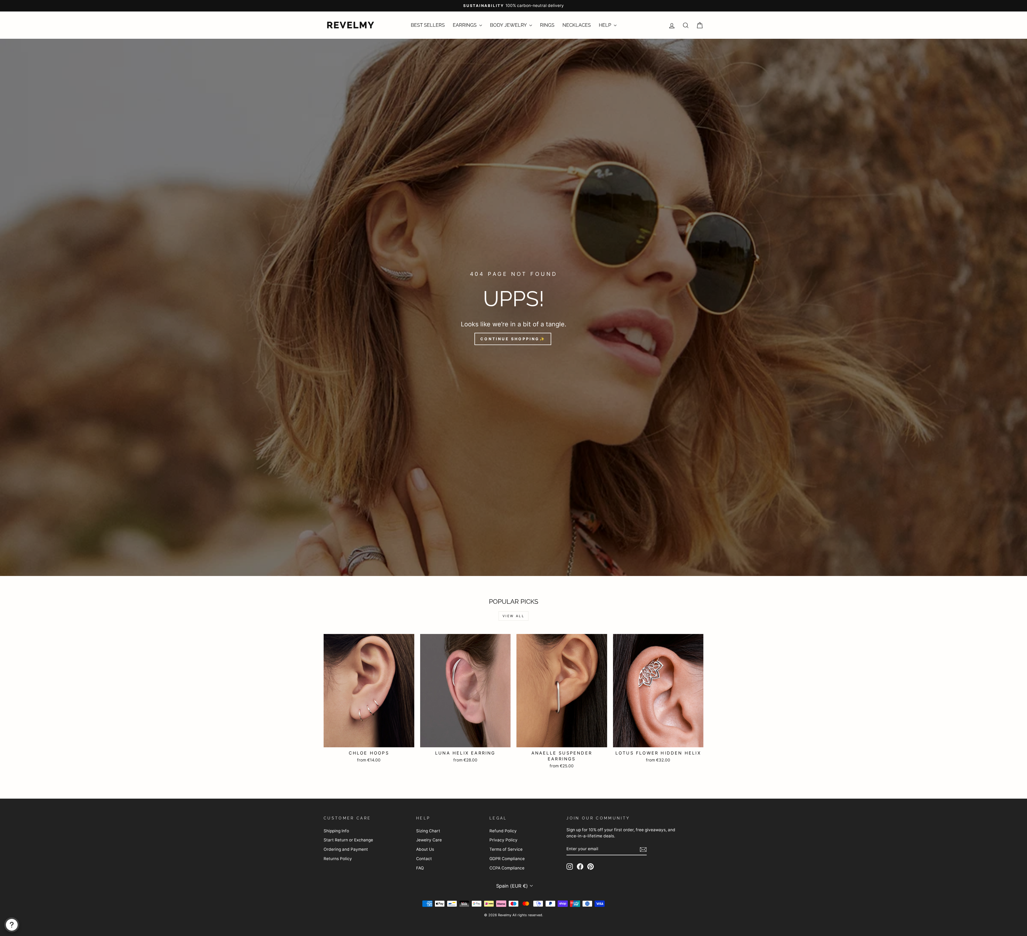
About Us (425, 849)
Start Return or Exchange (348, 839)
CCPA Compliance (506, 868)
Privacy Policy (503, 839)
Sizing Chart (428, 830)
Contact (424, 858)
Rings (547, 25)
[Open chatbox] (11, 924)
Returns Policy (338, 858)
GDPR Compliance (507, 858)
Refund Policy (503, 830)
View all (514, 616)
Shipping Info (336, 830)
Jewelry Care (429, 839)
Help (605, 25)
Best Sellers (428, 25)
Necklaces (576, 25)
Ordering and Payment (346, 849)
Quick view (369, 740)
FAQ (420, 868)
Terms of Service (506, 849)
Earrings (465, 25)
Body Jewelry (509, 25)
